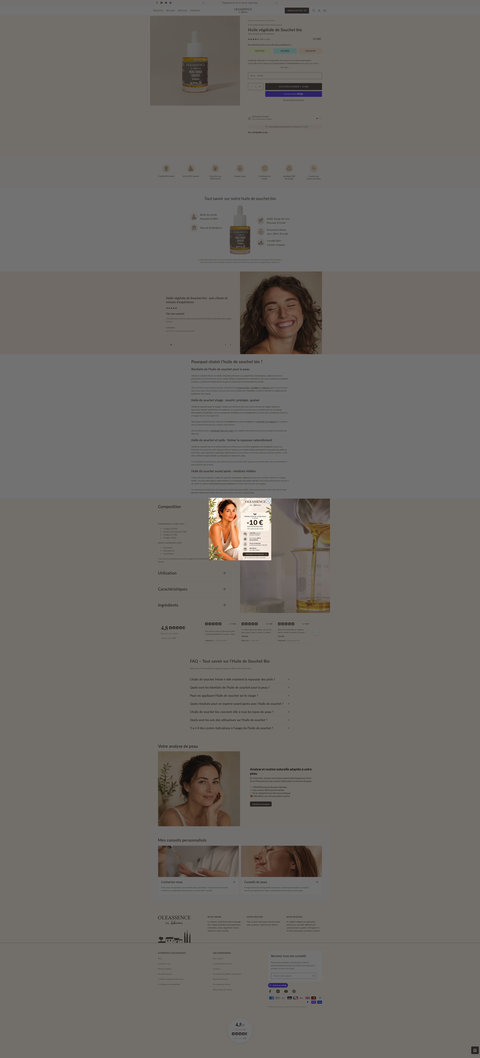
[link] (240, 529)
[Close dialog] (268, 501)
